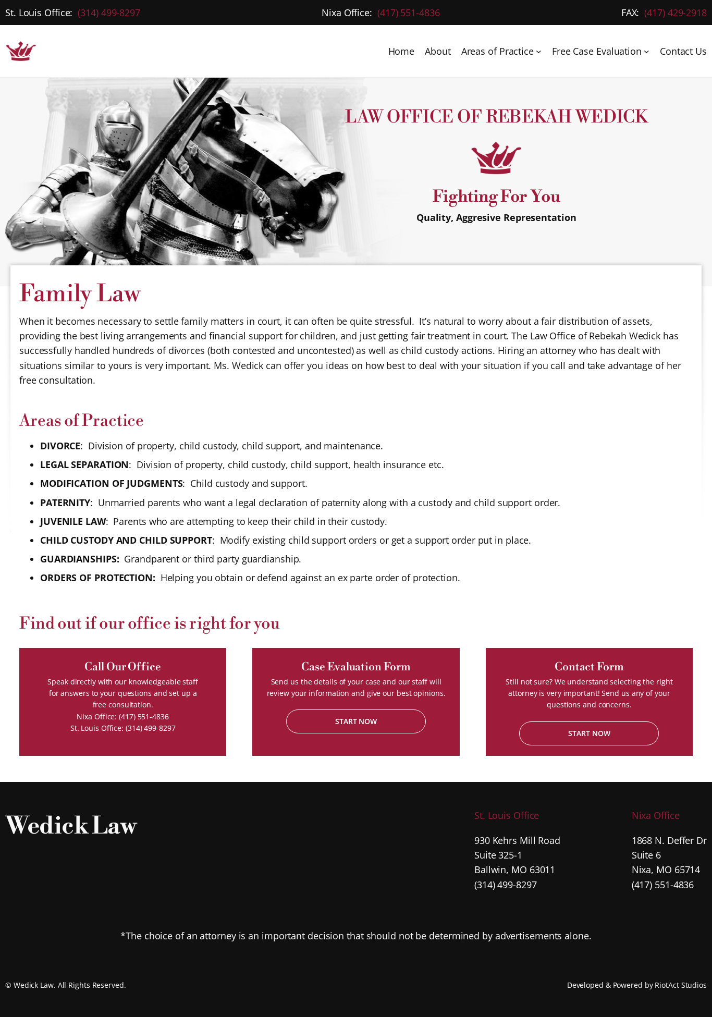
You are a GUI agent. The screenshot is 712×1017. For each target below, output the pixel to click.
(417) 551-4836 (408, 12)
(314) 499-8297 (109, 12)
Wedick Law (70, 826)
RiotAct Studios (681, 985)
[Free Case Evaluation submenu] (646, 51)
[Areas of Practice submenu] (539, 51)
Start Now (356, 721)
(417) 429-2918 (675, 12)
